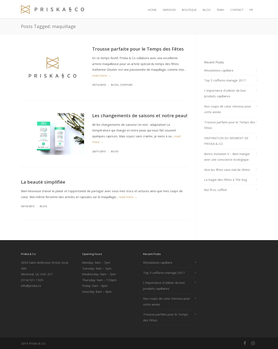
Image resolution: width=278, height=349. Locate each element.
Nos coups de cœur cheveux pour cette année (227, 109)
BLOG (207, 9)
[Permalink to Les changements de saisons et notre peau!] (52, 134)
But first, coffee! (215, 190)
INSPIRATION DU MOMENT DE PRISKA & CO (226, 141)
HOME (152, 9)
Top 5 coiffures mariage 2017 (225, 80)
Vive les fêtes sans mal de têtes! (227, 170)
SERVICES (169, 9)
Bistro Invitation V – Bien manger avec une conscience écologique (227, 157)
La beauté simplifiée (43, 182)
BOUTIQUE (189, 9)
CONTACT (236, 9)
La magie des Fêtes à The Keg (225, 180)
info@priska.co (31, 286)
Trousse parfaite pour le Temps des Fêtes (138, 49)
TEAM (220, 9)
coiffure (126, 85)
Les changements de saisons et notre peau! (139, 115)
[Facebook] (245, 343)
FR (251, 9)
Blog (114, 85)
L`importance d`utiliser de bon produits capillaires (225, 93)
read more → (101, 75)
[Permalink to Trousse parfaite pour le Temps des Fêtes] (52, 68)
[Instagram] (253, 343)
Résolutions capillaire (218, 70)
